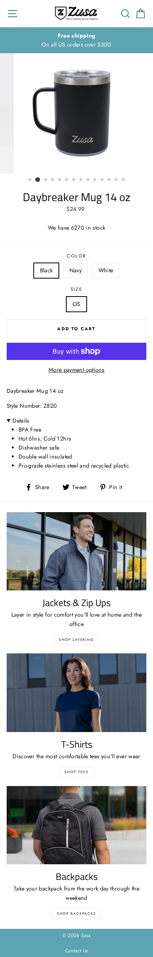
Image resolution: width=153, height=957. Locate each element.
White (105, 270)
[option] (76, 40)
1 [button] (30, 180)
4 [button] (53, 180)
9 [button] (88, 180)
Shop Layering (76, 639)
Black (46, 270)
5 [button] (60, 180)
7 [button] (74, 180)
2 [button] (37, 179)
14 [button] (124, 180)
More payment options (76, 370)
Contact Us (76, 950)
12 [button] (109, 180)
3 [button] (46, 180)
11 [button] (102, 180)
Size (76, 289)
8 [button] (81, 180)
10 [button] (95, 180)
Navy (75, 270)
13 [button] (116, 180)
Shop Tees (76, 771)
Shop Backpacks (76, 913)
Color (76, 256)
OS (76, 304)
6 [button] (67, 180)
